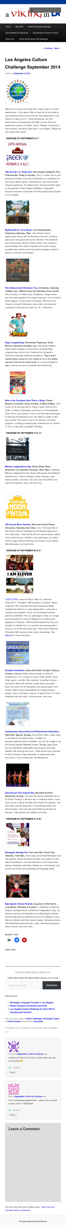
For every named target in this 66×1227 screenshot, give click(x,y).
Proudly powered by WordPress (33, 1221)
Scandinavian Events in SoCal (45, 32)
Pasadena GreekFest (14, 670)
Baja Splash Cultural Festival (19, 903)
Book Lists (10, 39)
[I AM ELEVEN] (33, 574)
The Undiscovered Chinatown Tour (21, 287)
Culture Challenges (34, 1018)
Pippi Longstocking (14, 342)
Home (8, 26)
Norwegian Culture (51, 1018)
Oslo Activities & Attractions (17, 32)
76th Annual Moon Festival (17, 524)
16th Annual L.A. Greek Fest (18, 171)
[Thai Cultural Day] (33, 775)
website (8, 635)
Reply (13, 1072)
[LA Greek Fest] (33, 154)
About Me (19, 26)
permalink (38, 1021)
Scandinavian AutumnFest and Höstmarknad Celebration (32, 731)
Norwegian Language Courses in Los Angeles (31, 1002)
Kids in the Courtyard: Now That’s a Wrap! (25, 400)
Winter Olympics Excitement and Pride (28, 1005)
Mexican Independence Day (18, 466)
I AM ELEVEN (11, 599)
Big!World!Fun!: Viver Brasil (18, 229)
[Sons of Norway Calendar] (33, 834)
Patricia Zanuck (14, 1021)
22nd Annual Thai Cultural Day (19, 792)
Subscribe (51, 985)
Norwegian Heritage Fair (16, 852)
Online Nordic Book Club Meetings (33, 39)
